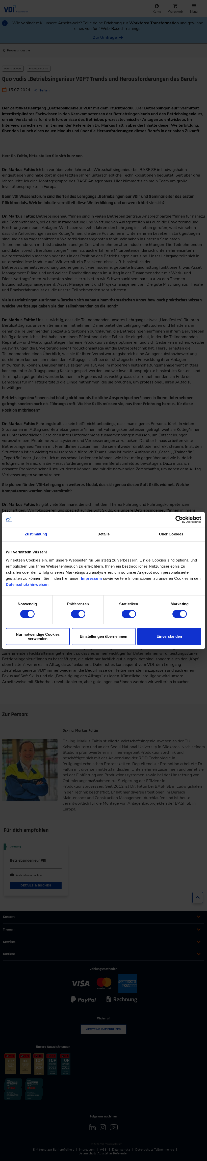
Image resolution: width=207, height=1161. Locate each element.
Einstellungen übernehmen (103, 636)
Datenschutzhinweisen (27, 584)
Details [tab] (103, 534)
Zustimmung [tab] (36, 534)
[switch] (78, 614)
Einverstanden (169, 636)
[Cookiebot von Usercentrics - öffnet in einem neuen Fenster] (179, 519)
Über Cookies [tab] (171, 534)
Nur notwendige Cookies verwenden (38, 636)
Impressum (91, 578)
